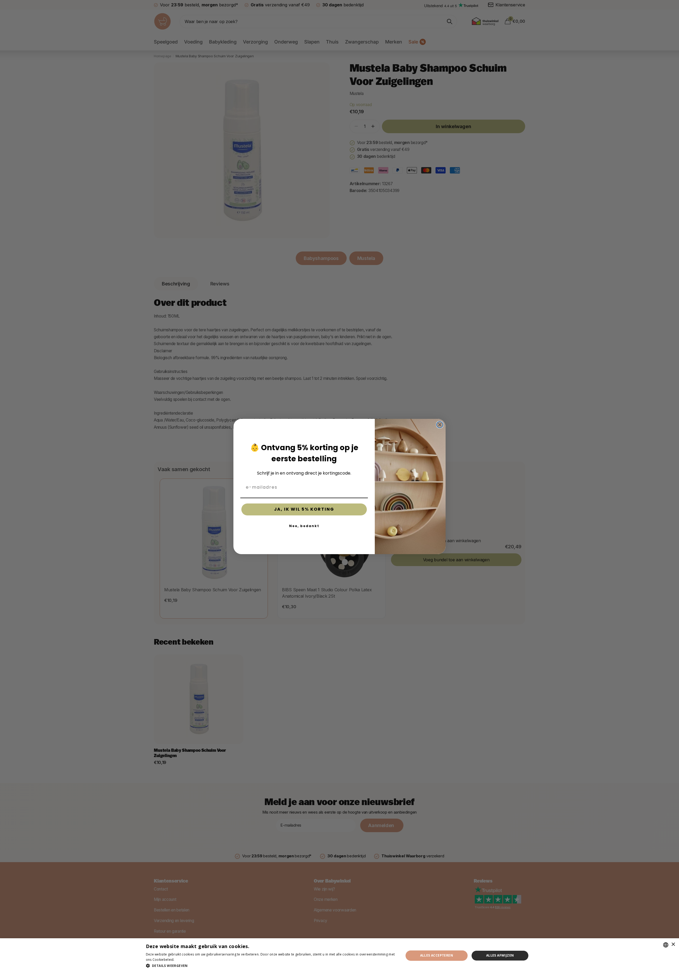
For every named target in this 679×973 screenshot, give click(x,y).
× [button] (673, 944)
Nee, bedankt (304, 526)
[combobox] (665, 945)
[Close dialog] (440, 425)
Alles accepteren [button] (436, 955)
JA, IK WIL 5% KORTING (304, 509)
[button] (271, 965)
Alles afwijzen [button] (500, 955)
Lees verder (184, 959)
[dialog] (339, 955)
